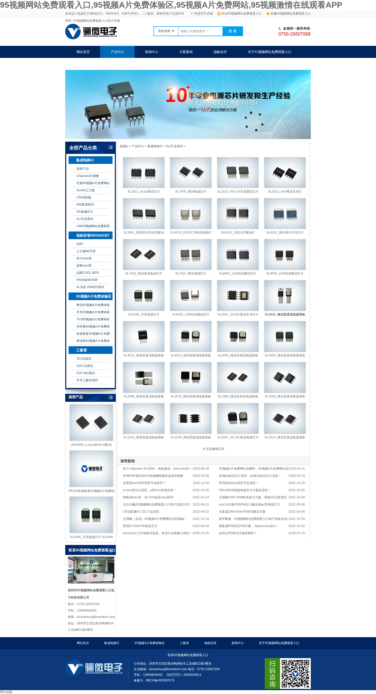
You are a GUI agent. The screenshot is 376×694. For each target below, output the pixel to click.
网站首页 (83, 52)
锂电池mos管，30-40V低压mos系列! (148, 497)
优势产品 (82, 169)
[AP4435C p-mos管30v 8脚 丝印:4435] (91, 422)
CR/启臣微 (83, 197)
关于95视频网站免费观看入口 (269, 52)
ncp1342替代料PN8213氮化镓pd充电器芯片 (249, 504)
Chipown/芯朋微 (87, 176)
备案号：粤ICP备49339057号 (154, 680)
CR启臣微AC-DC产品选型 (141, 511)
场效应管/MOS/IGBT (92, 235)
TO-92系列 (83, 359)
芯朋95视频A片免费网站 (93, 183)
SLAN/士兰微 (85, 190)
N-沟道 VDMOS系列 (90, 287)
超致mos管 (84, 265)
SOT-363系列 (85, 373)
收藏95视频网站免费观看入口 (290, 13)
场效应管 (210, 643)
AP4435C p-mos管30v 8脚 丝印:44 (91, 445)
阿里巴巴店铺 (203, 13)
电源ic (124, 146)
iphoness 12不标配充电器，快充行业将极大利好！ (157, 533)
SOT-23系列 (84, 366)
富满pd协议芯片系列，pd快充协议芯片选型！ (250, 476)
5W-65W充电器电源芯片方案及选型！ (245, 490)
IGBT (79, 244)
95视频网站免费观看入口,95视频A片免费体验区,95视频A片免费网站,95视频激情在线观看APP (171, 4)
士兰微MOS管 (86, 251)
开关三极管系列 (87, 380)
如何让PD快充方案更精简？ (238, 533)
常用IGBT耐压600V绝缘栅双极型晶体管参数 (153, 476)
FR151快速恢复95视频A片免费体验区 (91, 491)
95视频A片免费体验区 (94, 296)
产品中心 (117, 52)
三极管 (81, 350)
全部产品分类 (83, 147)
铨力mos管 (84, 258)
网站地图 (6, 692)
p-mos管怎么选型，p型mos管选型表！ (149, 490)
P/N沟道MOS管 (87, 280)
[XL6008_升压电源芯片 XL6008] (91, 514)
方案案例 (186, 52)
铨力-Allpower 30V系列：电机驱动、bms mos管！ (157, 468)
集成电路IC (85, 160)
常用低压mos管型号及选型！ (239, 483)
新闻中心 (151, 52)
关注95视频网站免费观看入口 (241, 13)
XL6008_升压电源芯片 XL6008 (91, 537)
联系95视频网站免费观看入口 (98, 64)
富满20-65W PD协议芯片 (140, 526)
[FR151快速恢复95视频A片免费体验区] (91, 468)
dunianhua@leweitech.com (168, 669)
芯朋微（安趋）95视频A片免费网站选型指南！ (155, 519)
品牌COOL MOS (87, 273)
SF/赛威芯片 (84, 212)
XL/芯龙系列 (84, 219)
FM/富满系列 (85, 204)
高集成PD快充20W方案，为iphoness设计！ (249, 526)
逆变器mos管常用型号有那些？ (144, 483)
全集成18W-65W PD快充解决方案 (242, 511)
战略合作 (220, 52)
